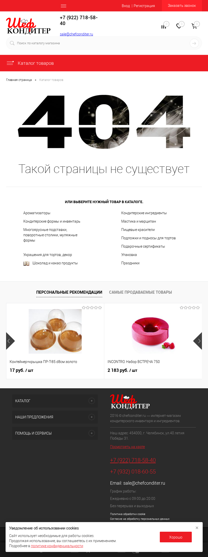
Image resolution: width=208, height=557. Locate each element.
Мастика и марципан (138, 221)
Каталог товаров (35, 63)
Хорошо (175, 537)
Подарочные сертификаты (143, 246)
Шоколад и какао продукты (55, 263)
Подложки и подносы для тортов (148, 238)
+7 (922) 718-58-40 (133, 460)
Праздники (130, 263)
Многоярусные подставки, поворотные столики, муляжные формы (50, 235)
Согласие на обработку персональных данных (139, 519)
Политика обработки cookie (127, 514)
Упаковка (129, 255)
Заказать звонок (182, 6)
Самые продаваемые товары (140, 292)
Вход (126, 6)
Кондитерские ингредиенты (144, 213)
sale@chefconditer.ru (76, 34)
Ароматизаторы (36, 213)
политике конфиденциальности (57, 546)
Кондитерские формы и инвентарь (51, 221)
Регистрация (144, 6)
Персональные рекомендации (69, 292)
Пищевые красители (138, 230)
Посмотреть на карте (127, 447)
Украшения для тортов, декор (47, 255)
